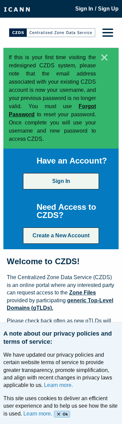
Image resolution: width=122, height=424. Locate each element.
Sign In (61, 181)
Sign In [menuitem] (84, 9)
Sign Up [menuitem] (108, 9)
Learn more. (58, 385)
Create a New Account (61, 235)
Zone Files (82, 292)
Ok (65, 414)
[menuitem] (16, 9)
